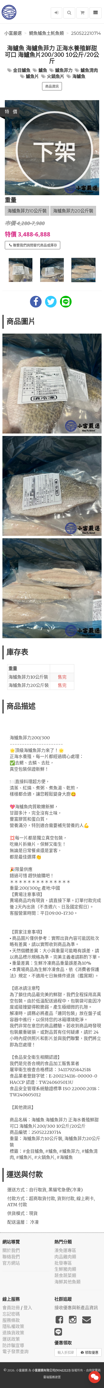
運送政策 (11, 1339)
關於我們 (11, 1250)
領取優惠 (91, 1352)
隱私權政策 (13, 1326)
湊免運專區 (65, 1250)
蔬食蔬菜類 (65, 1275)
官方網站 (11, 1263)
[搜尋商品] (69, 13)
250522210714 (86, 33)
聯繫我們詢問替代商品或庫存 (35, 245)
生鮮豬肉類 (65, 1269)
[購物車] (82, 13)
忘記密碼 (11, 1314)
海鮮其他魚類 (67, 1282)
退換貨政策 (13, 1333)
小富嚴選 (13, 33)
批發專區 (63, 1263)
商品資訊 (52, 86)
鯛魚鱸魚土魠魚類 (46, 33)
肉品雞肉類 (65, 1257)
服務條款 (11, 1320)
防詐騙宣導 (13, 1345)
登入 (27, 1308)
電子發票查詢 (15, 1351)
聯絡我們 (11, 1257)
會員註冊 (11, 1308)
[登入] (56, 13)
